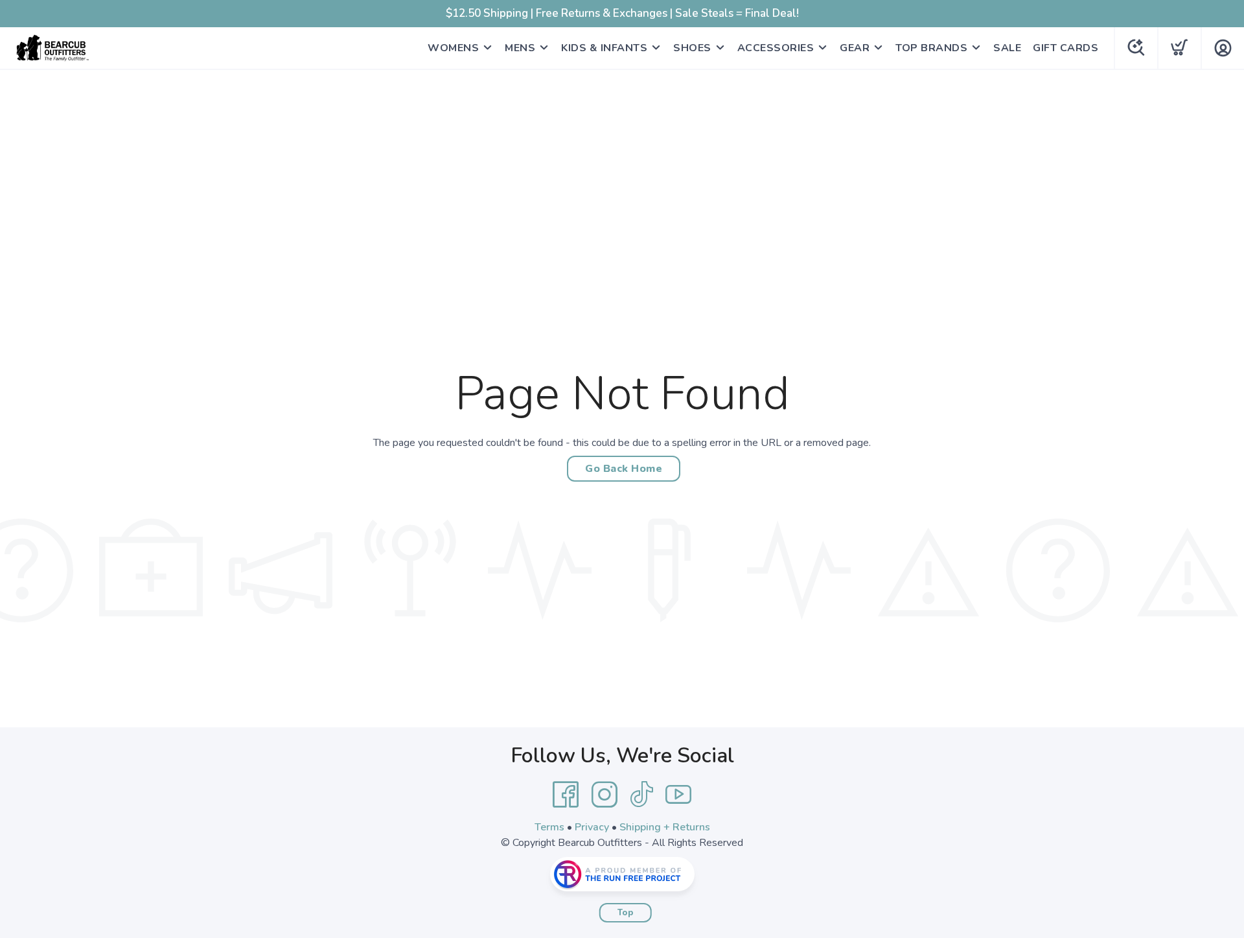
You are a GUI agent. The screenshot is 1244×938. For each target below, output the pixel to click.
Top (625, 913)
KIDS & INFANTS (604, 48)
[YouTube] (678, 794)
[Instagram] (604, 794)
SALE (1007, 48)
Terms (549, 827)
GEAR (855, 48)
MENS (520, 48)
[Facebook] (565, 794)
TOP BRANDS (931, 48)
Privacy (592, 827)
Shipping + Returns (664, 827)
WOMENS (453, 48)
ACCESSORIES (775, 48)
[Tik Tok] (641, 794)
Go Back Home (623, 469)
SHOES (692, 48)
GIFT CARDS (1065, 48)
